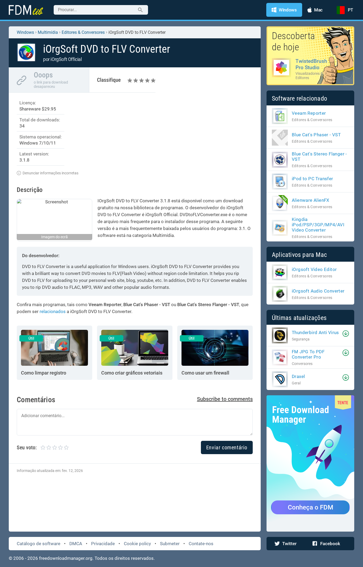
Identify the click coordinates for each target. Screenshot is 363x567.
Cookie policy (137, 543)
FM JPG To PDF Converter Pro (308, 354)
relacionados (53, 311)
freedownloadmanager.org (65, 558)
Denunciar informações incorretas (50, 173)
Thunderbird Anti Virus (315, 332)
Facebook (330, 543)
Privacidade (103, 543)
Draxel (298, 376)
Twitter (289, 543)
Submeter (170, 543)
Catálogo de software (38, 543)
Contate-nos (201, 543)
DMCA (75, 543)
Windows (25, 32)
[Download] (346, 333)
